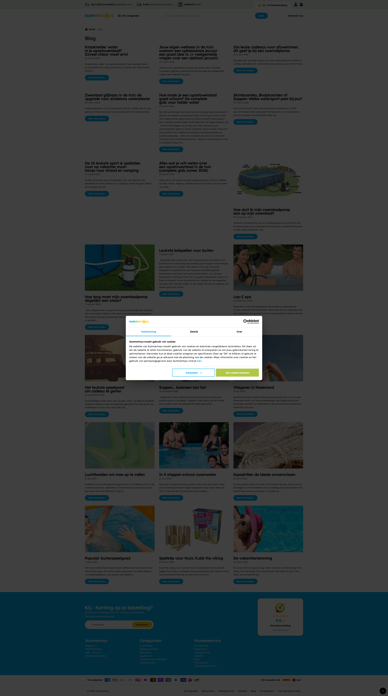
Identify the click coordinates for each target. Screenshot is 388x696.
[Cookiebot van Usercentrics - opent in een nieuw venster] (245, 321)
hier (199, 360)
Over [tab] (239, 331)
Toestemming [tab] (148, 331)
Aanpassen (192, 372)
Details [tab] (194, 331)
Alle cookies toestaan (237, 372)
